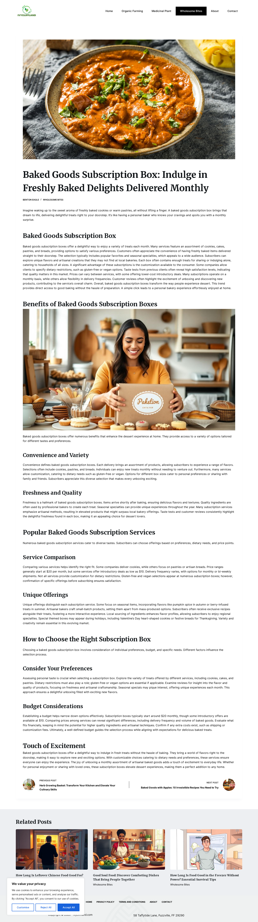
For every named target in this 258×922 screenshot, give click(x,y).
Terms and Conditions (132, 902)
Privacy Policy (105, 902)
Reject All (46, 907)
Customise (23, 907)
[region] (45, 896)
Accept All (69, 907)
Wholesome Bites (191, 11)
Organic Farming (132, 11)
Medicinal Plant (161, 11)
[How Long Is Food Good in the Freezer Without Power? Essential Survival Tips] (206, 849)
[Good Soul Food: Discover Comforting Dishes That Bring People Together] (129, 849)
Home (109, 11)
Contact (232, 11)
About (215, 11)
